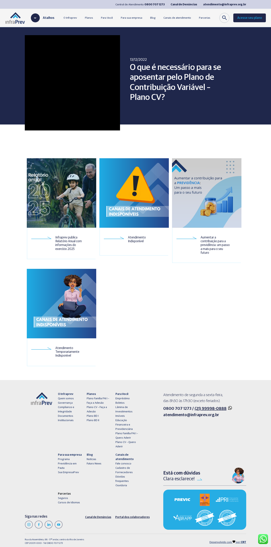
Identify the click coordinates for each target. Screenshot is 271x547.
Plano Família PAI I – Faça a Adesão (98, 400)
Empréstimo (122, 398)
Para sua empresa (131, 17)
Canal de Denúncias (98, 517)
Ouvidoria (121, 485)
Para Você (107, 17)
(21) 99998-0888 (211, 409)
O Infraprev (70, 17)
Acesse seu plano (249, 17)
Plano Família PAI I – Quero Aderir (126, 435)
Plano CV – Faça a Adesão (97, 409)
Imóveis (120, 416)
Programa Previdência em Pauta (67, 463)
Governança (65, 402)
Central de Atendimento (140, 4)
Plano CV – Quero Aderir (125, 444)
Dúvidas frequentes (122, 478)
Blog (153, 17)
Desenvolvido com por (227, 542)
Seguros (63, 498)
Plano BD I (93, 416)
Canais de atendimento (177, 17)
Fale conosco (123, 463)
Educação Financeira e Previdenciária (124, 424)
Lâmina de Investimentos (124, 409)
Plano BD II (93, 420)
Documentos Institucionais (66, 418)
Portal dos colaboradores (132, 517)
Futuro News (94, 463)
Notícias (91, 459)
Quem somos (66, 398)
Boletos (120, 402)
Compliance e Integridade (66, 409)
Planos (89, 17)
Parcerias (204, 17)
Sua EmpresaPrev (68, 472)
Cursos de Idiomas (69, 502)
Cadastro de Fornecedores (124, 470)
